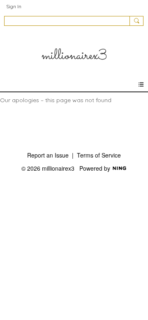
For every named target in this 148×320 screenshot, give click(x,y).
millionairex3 (74, 55)
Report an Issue (48, 155)
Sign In (13, 6)
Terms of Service (99, 155)
